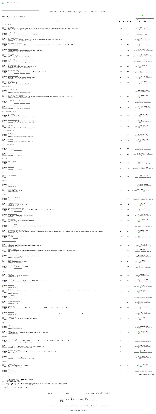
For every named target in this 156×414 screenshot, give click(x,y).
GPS (3, 322)
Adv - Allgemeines (12, 27)
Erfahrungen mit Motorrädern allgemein (16, 208)
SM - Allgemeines (11, 133)
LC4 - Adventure (11, 183)
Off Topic (4, 361)
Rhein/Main (10, 289)
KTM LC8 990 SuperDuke (8, 144)
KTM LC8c (4, 172)
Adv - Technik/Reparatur (13, 32)
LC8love (137, 341)
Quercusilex (136, 204)
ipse (137, 220)
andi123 (136, 96)
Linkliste (9, 331)
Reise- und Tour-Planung (13, 254)
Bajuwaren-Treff (11, 306)
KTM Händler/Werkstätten (13, 203)
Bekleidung (10, 235)
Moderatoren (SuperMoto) (27, 136)
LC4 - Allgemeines (12, 189)
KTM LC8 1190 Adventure (8, 86)
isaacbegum (136, 77)
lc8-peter (136, 318)
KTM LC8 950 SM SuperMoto (9, 130)
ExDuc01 (137, 66)
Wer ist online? (5, 376)
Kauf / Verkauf (11, 355)
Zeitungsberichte (11, 219)
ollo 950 (136, 357)
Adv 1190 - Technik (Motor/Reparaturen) (16, 95)
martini (136, 177)
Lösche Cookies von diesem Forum (101, 405)
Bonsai (136, 313)
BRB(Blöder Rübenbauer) (137, 190)
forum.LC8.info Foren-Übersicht (9, 19)
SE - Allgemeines (11, 114)
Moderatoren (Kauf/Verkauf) (26, 342)
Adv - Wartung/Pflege (12, 59)
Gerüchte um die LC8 (12, 214)
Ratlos (18, 381)
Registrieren (94, 11)
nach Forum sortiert (149, 18)
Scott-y (136, 185)
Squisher (137, 251)
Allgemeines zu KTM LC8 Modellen (15, 197)
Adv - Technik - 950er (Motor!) (14, 38)
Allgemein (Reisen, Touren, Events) (15, 244)
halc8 (137, 291)
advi (15, 35)
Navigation (10, 325)
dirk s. (136, 135)
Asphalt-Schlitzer (136, 154)
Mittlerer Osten (11, 285)
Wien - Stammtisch (12, 317)
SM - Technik (10, 139)
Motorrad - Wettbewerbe (13, 265)
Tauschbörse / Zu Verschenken (14, 350)
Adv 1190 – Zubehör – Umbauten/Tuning (16, 100)
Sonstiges (4, 194)
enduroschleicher (136, 50)
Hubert (136, 302)
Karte (71, 11)
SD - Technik (10, 153)
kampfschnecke (137, 55)
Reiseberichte (10, 260)
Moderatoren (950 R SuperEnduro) (27, 116)
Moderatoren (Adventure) (25, 29)
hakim (136, 163)
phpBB (54, 405)
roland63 (137, 210)
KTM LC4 (4, 180)
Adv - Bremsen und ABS (13, 49)
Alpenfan (137, 245)
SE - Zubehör (10, 125)
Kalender (76, 11)
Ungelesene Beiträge (140, 18)
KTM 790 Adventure (12, 175)
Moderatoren (16, 29)
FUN (9, 369)
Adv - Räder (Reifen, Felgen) (14, 65)
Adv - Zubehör (11, 54)
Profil (101, 11)
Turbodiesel (16, 308)
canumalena (136, 226)
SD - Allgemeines (11, 147)
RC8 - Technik (11, 167)
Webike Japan (137, 365)
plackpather (136, 61)
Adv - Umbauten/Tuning (13, 70)
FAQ (52, 11)
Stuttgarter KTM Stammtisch (14, 301)
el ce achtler (136, 371)
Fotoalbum (87, 11)
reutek (136, 91)
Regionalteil (4, 271)
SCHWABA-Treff (11, 295)
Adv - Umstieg (11, 81)
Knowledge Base (58, 11)
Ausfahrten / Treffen (12, 249)
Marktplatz (4, 336)
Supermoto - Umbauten (13, 76)
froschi (136, 39)
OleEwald (137, 116)
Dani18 (136, 45)
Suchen (66, 11)
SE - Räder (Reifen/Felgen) (13, 120)
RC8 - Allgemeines (12, 161)
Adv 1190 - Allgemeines (13, 89)
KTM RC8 (4, 158)
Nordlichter (10, 274)
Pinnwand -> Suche (12, 345)
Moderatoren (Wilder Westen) (26, 281)
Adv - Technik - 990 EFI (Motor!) (15, 43)
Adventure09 (136, 286)
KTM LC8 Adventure (6, 24)
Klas (137, 34)
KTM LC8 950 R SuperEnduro (9, 111)
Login (105, 11)
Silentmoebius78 (136, 168)
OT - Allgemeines (11, 364)
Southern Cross (11, 312)
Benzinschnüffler (136, 199)
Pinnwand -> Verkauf (12, 339)
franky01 (137, 28)
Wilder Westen (11, 279)
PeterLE (136, 267)
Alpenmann (136, 327)
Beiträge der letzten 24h (139, 19)
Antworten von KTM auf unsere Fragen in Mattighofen (19, 224)
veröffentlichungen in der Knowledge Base (17, 230)
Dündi (136, 126)
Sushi (137, 275)
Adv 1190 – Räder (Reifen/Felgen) (15, 106)
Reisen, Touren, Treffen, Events (9, 241)
